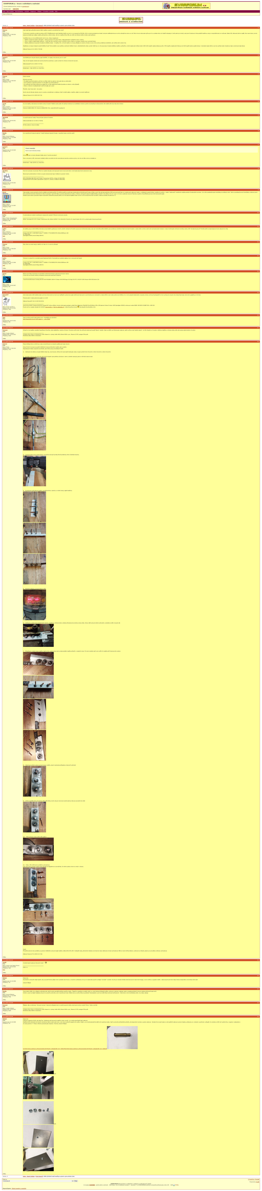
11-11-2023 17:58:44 (8, 115)
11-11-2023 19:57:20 (8, 189)
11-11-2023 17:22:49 (8, 27)
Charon (5, 30)
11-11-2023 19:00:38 (8, 168)
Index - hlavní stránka (8, 11)
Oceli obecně (39, 25)
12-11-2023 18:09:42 (8, 212)
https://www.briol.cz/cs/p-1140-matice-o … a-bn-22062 (36, 319)
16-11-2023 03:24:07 (8, 271)
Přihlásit (39, 11)
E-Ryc (4, 215)
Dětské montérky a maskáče (19, 1188)
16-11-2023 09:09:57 (8, 315)
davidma (5, 171)
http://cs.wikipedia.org (58, 307)
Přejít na (5, 1179)
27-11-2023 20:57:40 (8, 341)
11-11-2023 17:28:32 (8, 55)
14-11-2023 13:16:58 (8, 242)
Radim (5, 133)
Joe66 (4, 962)
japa (4, 317)
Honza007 (6, 295)
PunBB (257, 1182)
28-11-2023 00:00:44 (8, 975)
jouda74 (5, 57)
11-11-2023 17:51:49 (8, 101)
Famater (5, 330)
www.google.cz (49, 307)
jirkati (4, 192)
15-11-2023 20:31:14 (8, 255)
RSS (56, 11)
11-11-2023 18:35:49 (8, 130)
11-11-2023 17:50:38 (8, 74)
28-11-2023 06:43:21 (8, 988)
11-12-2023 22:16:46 (8, 1016)
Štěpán (5, 978)
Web (4, 236)
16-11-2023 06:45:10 (8, 292)
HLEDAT (27, 11)
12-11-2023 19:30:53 (8, 226)
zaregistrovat (25, 6)
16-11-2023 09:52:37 (8, 327)
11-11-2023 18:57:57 (8, 144)
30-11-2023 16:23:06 (8, 1002)
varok (4, 103)
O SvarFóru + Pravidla (253, 1179)
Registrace (33, 11)
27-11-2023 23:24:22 (8, 960)
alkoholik (5, 117)
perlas (4, 273)
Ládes (4, 229)
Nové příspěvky (19, 11)
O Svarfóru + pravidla (48, 11)
